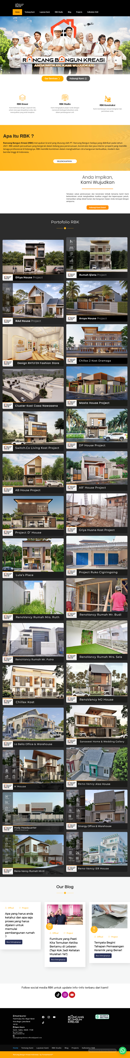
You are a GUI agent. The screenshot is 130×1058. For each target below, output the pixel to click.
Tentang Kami (30, 12)
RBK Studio (59, 12)
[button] (122, 1050)
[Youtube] (72, 995)
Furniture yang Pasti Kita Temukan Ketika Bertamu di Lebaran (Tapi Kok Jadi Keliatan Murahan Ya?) (65, 946)
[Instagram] (65, 995)
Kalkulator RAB (92, 12)
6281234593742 (19, 1034)
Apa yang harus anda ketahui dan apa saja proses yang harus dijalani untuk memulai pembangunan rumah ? (20, 925)
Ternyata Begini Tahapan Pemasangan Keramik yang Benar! (109, 946)
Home (17, 12)
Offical (11, 908)
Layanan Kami (45, 12)
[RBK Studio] (65, 97)
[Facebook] (43, 1017)
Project (25, 908)
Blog (69, 12)
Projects (79, 12)
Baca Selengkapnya (14, 942)
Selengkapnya (64, 161)
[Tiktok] (58, 995)
